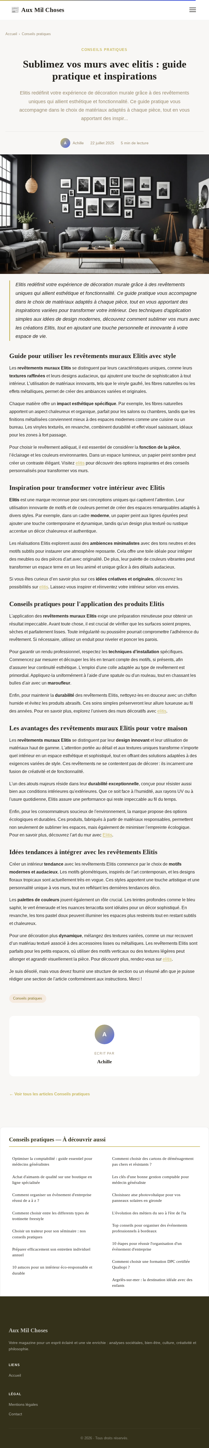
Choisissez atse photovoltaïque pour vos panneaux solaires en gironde (146, 1197)
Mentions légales (23, 1404)
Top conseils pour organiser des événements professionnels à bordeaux (149, 1228)
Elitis (107, 835)
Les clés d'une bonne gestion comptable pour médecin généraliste (150, 1179)
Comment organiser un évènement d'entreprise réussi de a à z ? (51, 1197)
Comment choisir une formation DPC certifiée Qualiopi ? (151, 1264)
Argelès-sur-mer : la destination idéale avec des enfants (152, 1282)
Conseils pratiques (36, 34)
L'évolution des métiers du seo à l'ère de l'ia (149, 1213)
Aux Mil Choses (37, 9)
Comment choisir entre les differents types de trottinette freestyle (50, 1216)
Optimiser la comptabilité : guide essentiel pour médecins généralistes (52, 1161)
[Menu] (192, 9)
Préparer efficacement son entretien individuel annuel (51, 1252)
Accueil (11, 34)
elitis (80, 463)
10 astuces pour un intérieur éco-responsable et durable (52, 1270)
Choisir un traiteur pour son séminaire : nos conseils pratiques (49, 1234)
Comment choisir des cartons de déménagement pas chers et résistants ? (152, 1161)
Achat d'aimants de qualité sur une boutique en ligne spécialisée (52, 1179)
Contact (15, 1414)
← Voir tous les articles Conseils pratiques (49, 1094)
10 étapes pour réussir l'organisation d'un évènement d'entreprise (147, 1246)
